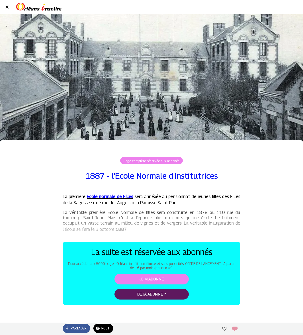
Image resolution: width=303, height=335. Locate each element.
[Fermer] (7, 7)
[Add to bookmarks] (224, 328)
